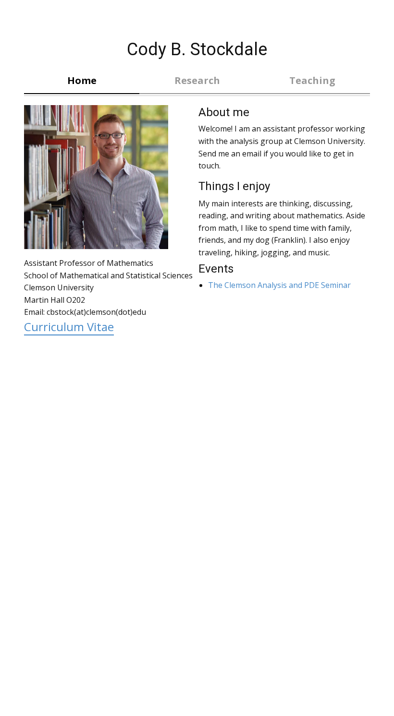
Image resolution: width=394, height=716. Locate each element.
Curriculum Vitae (69, 326)
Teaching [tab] (312, 80)
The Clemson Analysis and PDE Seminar (279, 285)
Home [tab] (82, 80)
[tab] (197, 81)
